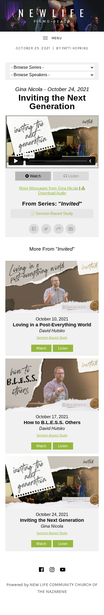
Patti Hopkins (75, 48)
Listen (73, 176)
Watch (35, 176)
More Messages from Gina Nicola (48, 188)
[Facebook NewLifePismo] (41, 569)
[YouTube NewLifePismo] (62, 569)
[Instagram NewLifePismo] (52, 569)
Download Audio (52, 193)
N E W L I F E (52, 13)
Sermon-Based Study (54, 213)
